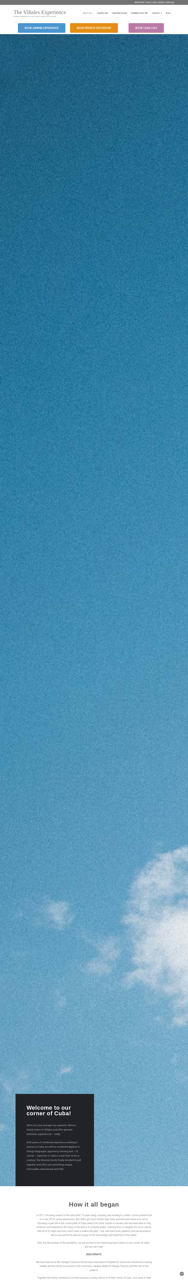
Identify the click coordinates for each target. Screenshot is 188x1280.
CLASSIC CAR (102, 13)
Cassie (135, 1215)
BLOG (168, 13)
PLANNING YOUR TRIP (139, 13)
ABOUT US (87, 13)
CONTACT (156, 13)
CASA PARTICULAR (119, 13)
